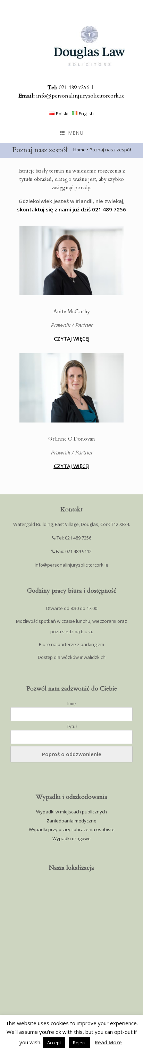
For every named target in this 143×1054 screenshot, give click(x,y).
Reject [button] (79, 1042)
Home (79, 150)
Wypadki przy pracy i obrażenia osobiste (72, 829)
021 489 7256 (68, 87)
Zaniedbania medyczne (71, 821)
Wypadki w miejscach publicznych (71, 812)
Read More (108, 1042)
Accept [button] (54, 1042)
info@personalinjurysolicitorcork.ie (72, 96)
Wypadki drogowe (71, 838)
